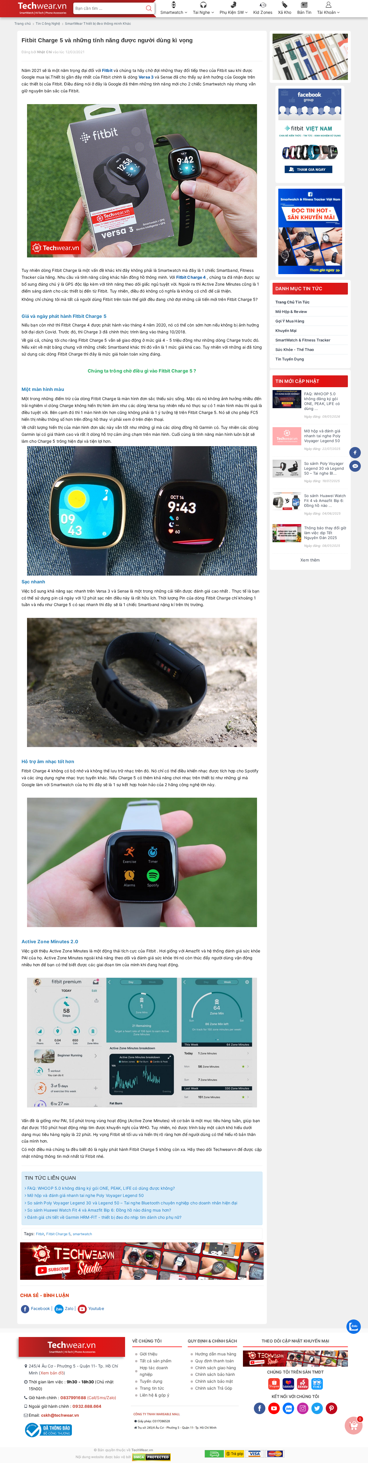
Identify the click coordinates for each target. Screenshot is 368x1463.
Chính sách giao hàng (215, 1367)
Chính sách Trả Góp (214, 1388)
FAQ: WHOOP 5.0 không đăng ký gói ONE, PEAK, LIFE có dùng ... (322, 401)
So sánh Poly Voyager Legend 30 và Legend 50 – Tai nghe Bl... (324, 468)
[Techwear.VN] (42, 7)
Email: (54, 1415)
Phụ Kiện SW (232, 12)
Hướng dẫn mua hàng (216, 1353)
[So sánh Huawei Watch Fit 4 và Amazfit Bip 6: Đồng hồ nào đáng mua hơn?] (287, 501)
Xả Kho (285, 12)
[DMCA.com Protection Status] (151, 1457)
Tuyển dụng (151, 1381)
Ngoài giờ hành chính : (65, 1406)
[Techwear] (310, 57)
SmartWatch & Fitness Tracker (303, 340)
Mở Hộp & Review (291, 311)
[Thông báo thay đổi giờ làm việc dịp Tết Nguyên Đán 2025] (287, 533)
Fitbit (107, 70)
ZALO (288, 1408)
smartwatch (82, 1234)
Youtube (95, 1308)
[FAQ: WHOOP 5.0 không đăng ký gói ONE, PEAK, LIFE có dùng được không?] (287, 399)
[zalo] (353, 1335)
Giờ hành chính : (72, 1397)
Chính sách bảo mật (214, 1381)
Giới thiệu (148, 1353)
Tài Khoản (327, 12)
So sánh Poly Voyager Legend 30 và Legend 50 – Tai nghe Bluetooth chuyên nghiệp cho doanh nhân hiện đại (131, 1202)
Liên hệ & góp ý (155, 1395)
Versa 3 (146, 77)
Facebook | (41, 1308)
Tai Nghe (202, 12)
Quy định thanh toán (214, 1360)
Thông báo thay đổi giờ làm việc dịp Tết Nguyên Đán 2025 (325, 533)
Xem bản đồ (52, 1372)
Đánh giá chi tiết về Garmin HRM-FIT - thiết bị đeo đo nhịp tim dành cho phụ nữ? (103, 1217)
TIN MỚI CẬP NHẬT (297, 381)
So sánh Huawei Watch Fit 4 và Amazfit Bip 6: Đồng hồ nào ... (325, 500)
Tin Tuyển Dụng (289, 359)
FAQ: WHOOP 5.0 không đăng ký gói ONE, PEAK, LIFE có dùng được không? (100, 1188)
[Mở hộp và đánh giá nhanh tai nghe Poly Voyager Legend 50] (287, 436)
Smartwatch (172, 12)
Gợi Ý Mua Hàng (289, 321)
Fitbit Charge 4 (191, 277)
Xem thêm (310, 559)
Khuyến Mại (286, 330)
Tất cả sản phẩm (156, 1360)
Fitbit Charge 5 (58, 1234)
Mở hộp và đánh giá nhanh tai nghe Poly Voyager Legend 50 (85, 1195)
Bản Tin (304, 12)
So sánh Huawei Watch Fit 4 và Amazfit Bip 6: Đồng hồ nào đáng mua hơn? (98, 1210)
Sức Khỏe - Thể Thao (294, 349)
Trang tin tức (152, 1388)
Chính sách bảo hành (215, 1374)
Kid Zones (262, 12)
